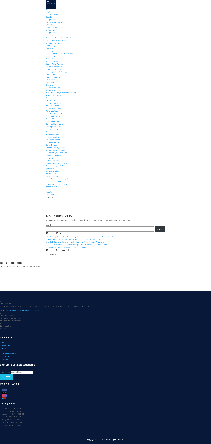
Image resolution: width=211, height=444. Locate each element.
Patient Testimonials (53, 14)
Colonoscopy (50, 30)
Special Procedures (53, 56)
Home (4, 342)
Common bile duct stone (55, 124)
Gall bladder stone (53, 119)
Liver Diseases (51, 82)
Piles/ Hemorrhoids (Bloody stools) (58, 179)
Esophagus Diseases (53, 155)
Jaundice (49, 189)
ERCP (48, 35)
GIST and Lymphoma (53, 140)
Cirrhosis (49, 85)
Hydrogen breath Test (54, 22)
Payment (5, 359)
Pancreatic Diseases (53, 103)
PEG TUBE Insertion (53, 77)
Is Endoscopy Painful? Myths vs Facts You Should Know (66, 247)
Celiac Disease (51, 145)
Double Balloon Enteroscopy (56, 40)
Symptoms (50, 168)
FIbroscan (49, 48)
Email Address (5, 372)
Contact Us (50, 195)
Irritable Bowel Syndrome (55, 148)
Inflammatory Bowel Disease (56, 153)
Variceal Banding (52, 61)
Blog (3, 351)
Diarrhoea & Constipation (55, 176)
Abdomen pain (51, 187)
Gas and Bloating (52, 171)
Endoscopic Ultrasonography (56, 51)
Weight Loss (50, 20)
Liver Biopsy (50, 46)
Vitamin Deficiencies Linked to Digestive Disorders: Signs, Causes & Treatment (75, 242)
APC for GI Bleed (52, 59)
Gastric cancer (51, 132)
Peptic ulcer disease (53, 137)
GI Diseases (50, 80)
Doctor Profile (6, 345)
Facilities (49, 25)
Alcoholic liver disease (54, 95)
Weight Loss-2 (51, 33)
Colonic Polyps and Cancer (56, 150)
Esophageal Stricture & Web (56, 163)
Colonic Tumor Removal (55, 67)
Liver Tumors (51, 100)
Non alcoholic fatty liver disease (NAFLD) (61, 93)
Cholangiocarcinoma (53, 127)
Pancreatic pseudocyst (54, 114)
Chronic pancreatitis (53, 108)
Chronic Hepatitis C (53, 90)
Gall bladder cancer (53, 121)
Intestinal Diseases (53, 142)
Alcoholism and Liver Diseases (57, 184)
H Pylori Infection (52, 134)
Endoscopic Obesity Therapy (56, 72)
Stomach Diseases (52, 129)
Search (48, 225)
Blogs (48, 12)
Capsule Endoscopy (53, 43)
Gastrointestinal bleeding (55, 181)
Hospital (49, 192)
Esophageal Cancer (53, 161)
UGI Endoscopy (51, 27)
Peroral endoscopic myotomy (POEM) (59, 53)
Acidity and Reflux (52, 174)
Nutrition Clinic (51, 74)
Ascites (48, 98)
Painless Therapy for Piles (55, 69)
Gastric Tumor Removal (54, 64)
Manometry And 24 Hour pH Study (58, 38)
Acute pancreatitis (53, 106)
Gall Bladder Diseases (54, 116)
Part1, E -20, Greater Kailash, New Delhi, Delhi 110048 (20, 310)
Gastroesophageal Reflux (55, 166)
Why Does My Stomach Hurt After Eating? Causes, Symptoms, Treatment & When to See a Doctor (81, 237)
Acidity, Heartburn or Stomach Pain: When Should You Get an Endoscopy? (73, 239)
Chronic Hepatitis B (53, 87)
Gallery (48, 9)
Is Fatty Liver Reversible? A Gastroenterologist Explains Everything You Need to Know (77, 245)
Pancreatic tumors (53, 111)
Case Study (50, 17)
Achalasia (49, 158)
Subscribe (6, 376)
